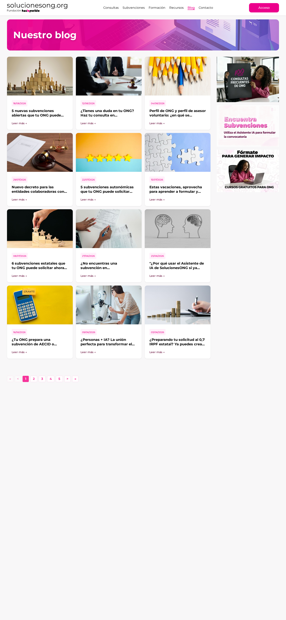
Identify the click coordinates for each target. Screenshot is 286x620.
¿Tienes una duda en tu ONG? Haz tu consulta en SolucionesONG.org (107, 115)
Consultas (111, 8)
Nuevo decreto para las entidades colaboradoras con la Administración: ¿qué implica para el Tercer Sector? (38, 193)
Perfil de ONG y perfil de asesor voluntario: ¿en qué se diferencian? (177, 115)
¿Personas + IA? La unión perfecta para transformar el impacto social (106, 344)
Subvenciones (134, 8)
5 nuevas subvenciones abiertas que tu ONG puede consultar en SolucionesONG (38, 115)
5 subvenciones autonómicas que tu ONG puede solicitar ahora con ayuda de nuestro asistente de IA (107, 193)
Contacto (206, 8)
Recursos (176, 8)
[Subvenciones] (248, 126)
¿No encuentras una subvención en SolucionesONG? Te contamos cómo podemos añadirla (108, 270)
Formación (157, 8)
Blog (191, 8)
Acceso (264, 8)
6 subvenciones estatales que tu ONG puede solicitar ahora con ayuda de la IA (38, 267)
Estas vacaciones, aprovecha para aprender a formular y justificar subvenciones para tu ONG (177, 193)
